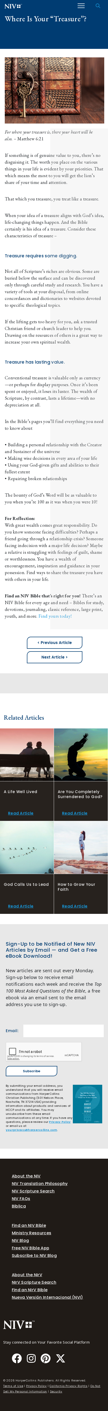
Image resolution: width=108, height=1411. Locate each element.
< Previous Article (54, 642)
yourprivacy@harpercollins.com (31, 1130)
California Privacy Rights (68, 1386)
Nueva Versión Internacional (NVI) (47, 1297)
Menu (81, 6)
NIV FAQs (21, 1199)
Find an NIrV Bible (29, 1290)
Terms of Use (13, 1386)
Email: (12, 1030)
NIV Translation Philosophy (40, 1183)
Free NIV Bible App (30, 1248)
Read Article (21, 813)
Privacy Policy (60, 1122)
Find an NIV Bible (29, 1225)
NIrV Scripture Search (34, 1282)
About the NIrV (27, 1275)
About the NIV (26, 1176)
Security (56, 1391)
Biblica (19, 1206)
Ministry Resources (31, 1233)
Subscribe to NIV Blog (34, 1255)
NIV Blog (20, 1240)
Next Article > (54, 657)
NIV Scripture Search (33, 1191)
